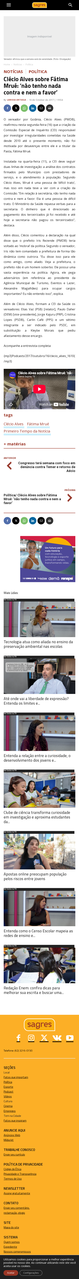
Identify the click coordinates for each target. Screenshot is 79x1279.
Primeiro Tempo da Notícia (27, 431)
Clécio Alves (14, 424)
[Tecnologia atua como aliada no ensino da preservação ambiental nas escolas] (39, 619)
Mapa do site (11, 1227)
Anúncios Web (12, 1135)
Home (7, 64)
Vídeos (8, 1096)
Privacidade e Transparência (20, 1174)
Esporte (8, 1087)
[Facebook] (7, 108)
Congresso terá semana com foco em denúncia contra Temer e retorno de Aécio (46, 467)
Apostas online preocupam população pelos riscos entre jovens (35, 876)
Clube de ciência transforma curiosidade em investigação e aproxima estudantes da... (37, 817)
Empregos (10, 1111)
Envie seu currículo (14, 1154)
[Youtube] (69, 1038)
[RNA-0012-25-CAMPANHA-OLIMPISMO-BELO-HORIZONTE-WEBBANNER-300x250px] (47, 581)
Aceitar (11, 1272)
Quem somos (12, 1242)
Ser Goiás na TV (10, 600)
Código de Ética (12, 1169)
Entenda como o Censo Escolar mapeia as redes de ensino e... (38, 933)
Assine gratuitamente (17, 1193)
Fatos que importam (16, 1077)
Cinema (8, 1106)
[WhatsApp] (24, 108)
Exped (7, 1247)
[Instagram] (31, 1038)
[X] (15, 108)
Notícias (18, 64)
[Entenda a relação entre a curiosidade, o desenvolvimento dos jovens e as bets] (39, 733)
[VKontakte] (56, 1038)
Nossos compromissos (17, 1251)
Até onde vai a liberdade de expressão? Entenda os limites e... (36, 701)
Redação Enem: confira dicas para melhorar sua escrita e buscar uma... (34, 990)
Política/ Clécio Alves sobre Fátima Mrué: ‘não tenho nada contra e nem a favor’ (32, 499)
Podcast (8, 1092)
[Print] (49, 108)
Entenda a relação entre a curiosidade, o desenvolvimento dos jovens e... (37, 758)
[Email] (41, 108)
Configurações (31, 1272)
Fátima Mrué (38, 424)
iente (14, 1247)
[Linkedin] (32, 108)
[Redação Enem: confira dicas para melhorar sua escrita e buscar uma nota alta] (39, 965)
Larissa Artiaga (16, 99)
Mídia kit (9, 1140)
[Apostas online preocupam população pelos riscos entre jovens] (39, 851)
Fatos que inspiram (15, 1120)
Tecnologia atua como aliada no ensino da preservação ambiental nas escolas (38, 644)
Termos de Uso (13, 1179)
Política (29, 64)
